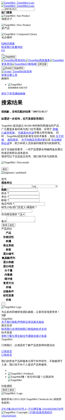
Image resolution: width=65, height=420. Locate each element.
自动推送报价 (10, 214)
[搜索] (2, 9)
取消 (5, 225)
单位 (5, 196)
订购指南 (30, 329)
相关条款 (38, 322)
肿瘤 (55, 129)
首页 (9, 351)
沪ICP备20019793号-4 (13, 408)
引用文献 (17, 336)
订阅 (4, 351)
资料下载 (6, 336)
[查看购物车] (2, 54)
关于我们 (6, 322)
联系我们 (6, 329)
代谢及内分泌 (26, 132)
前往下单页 (8, 93)
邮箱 (5, 200)
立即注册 (42, 64)
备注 (4, 221)
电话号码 (7, 203)
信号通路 (28, 336)
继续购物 (20, 93)
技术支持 (41, 329)
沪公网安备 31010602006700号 (46, 408)
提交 (5, 169)
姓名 (5, 193)
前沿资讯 (28, 322)
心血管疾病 (8, 132)
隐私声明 (17, 322)
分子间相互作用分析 (33, 139)
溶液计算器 (40, 336)
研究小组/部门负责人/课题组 (19, 207)
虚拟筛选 (12, 139)
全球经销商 (18, 329)
